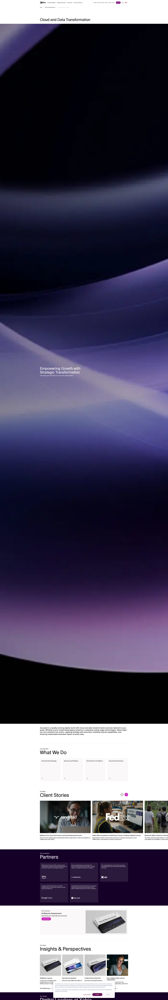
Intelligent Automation (61, 2)
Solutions (103, 2)
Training (106, 2)
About (113, 2)
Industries (95, 2)
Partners (99, 2)
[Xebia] (43, 3)
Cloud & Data (69, 2)
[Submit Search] (123, 3)
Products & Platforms (78, 2)
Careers (110, 2)
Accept (97, 994)
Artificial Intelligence (51, 2)
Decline (107, 994)
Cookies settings (86, 994)
